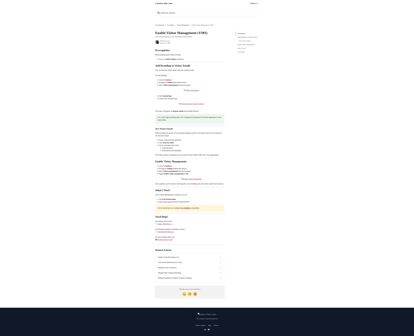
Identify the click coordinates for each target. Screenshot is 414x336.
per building (185, 208)
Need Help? (241, 52)
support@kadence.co (165, 224)
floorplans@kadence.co (166, 232)
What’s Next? (242, 48)
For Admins (170, 25)
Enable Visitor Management (246, 44)
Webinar (216, 325)
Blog (209, 325)
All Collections (159, 25)
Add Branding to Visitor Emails (247, 37)
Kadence (168, 80)
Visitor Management (183, 25)
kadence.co (253, 3)
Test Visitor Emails (245, 41)
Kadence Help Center (165, 240)
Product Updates (200, 325)
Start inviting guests (165, 202)
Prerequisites (241, 33)
